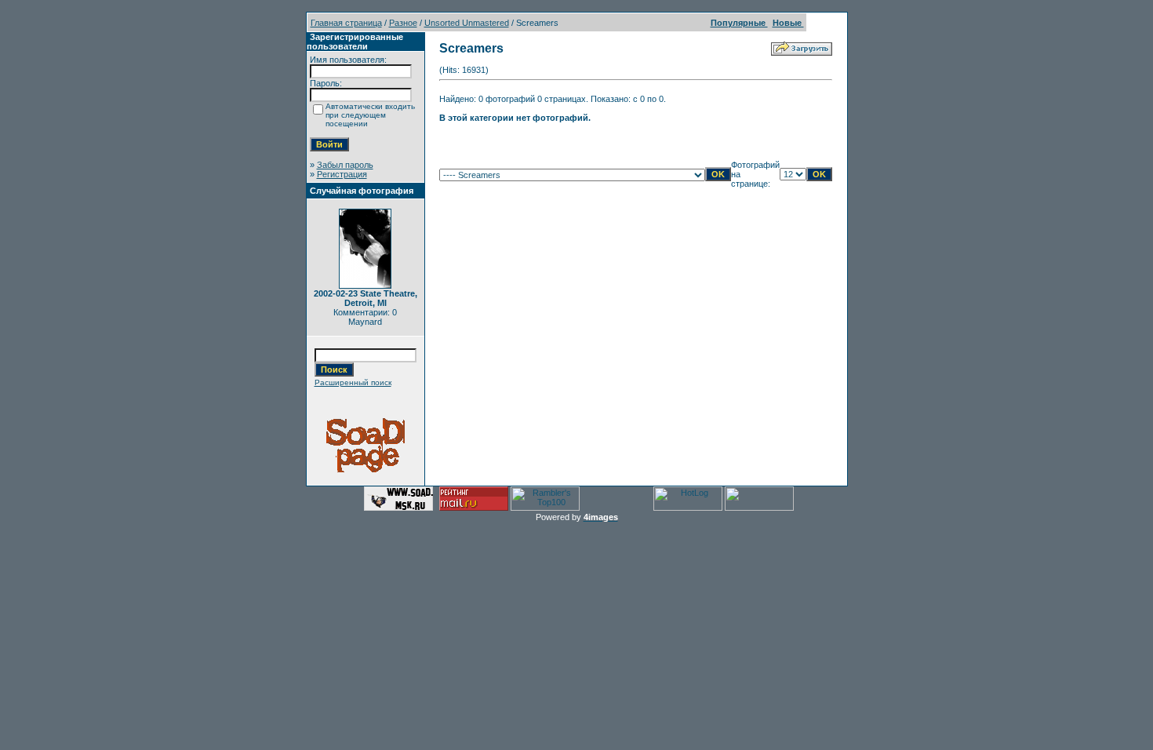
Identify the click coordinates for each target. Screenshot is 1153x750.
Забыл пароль (345, 164)
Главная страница (346, 22)
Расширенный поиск (353, 382)
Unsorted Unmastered (466, 22)
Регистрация (342, 174)
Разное (403, 22)
